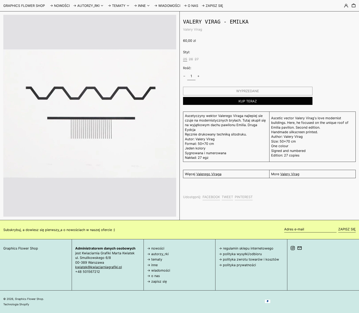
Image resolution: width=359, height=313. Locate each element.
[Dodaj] (198, 76)
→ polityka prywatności (237, 265)
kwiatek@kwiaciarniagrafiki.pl (98, 267)
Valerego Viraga (208, 174)
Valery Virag (192, 29)
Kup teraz (248, 101)
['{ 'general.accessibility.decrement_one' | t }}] (184, 76)
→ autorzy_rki (158, 254)
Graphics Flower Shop (24, 6)
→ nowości (155, 248)
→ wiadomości (158, 270)
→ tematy (154, 259)
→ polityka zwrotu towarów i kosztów (249, 259)
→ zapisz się (157, 281)
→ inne (152, 265)
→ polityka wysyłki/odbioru (240, 254)
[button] (354, 6)
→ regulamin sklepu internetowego (246, 248)
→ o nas (153, 276)
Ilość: (187, 68)
